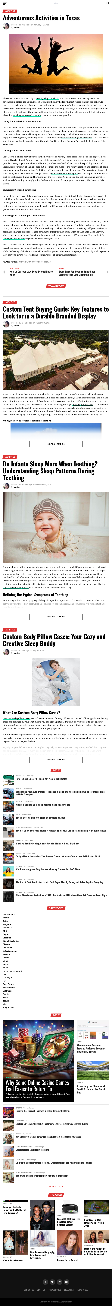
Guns (5, 961)
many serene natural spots (64, 173)
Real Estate (8, 984)
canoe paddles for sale (14, 238)
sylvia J (17, 27)
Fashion (6, 954)
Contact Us (29, 1289)
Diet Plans (8, 938)
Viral (5, 1004)
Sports (6, 994)
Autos (5, 921)
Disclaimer (68, 1289)
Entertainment (10, 951)
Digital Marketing (11, 941)
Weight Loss (8, 1007)
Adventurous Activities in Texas (35, 262)
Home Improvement (12, 971)
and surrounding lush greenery (76, 137)
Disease (7, 944)
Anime (6, 918)
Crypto (6, 934)
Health (6, 964)
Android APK (9, 914)
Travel (6, 1001)
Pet (4, 981)
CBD (5, 931)
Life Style (7, 977)
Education (7, 948)
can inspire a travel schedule (27, 115)
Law (4, 974)
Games (6, 958)
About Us (41, 1289)
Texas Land (65, 159)
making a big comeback (47, 98)
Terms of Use (82, 1289)
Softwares (7, 991)
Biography (7, 924)
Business (7, 928)
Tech (5, 997)
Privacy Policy (54, 1289)
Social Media (9, 988)
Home (5, 968)
